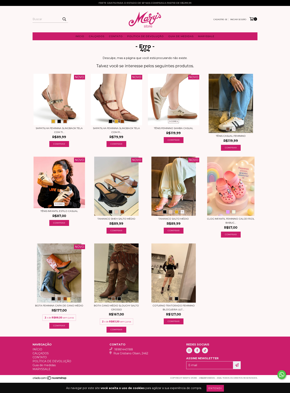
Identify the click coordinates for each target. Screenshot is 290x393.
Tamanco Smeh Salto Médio (116, 218)
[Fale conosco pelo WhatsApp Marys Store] (281, 374)
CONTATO (116, 36)
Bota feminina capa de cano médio (59, 305)
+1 (182, 212)
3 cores (173, 121)
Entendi (215, 388)
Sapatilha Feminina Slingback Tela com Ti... (59, 130)
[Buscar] (64, 19)
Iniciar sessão (238, 19)
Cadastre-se (220, 19)
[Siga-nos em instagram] (189, 350)
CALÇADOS (96, 36)
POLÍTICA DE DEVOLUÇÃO (145, 36)
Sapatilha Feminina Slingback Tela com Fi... (116, 130)
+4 (234, 129)
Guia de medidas (181, 36)
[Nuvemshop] (50, 379)
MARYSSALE (206, 36)
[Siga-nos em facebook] (197, 350)
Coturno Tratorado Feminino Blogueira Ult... (173, 307)
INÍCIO (80, 36)
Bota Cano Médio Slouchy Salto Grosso (116, 307)
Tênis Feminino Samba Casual (173, 128)
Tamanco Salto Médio (173, 218)
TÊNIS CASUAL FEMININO (231, 135)
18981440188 (123, 349)
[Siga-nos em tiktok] (205, 350)
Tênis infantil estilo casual (59, 211)
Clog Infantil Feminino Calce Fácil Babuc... (230, 220)
